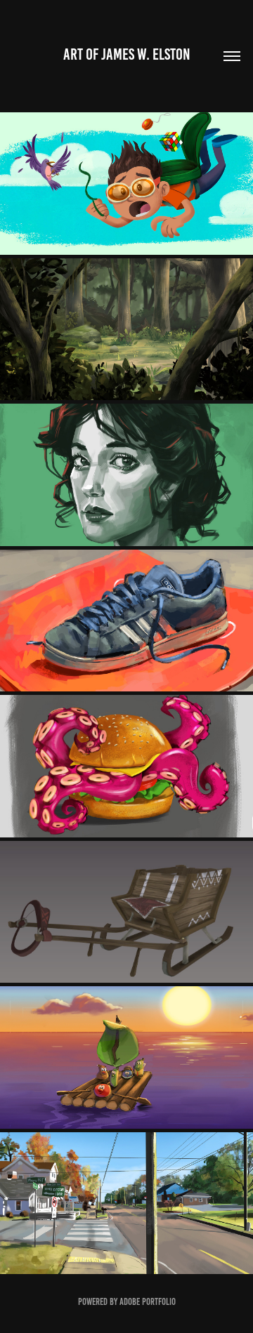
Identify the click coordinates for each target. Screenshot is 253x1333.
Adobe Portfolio (147, 1301)
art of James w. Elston (126, 54)
